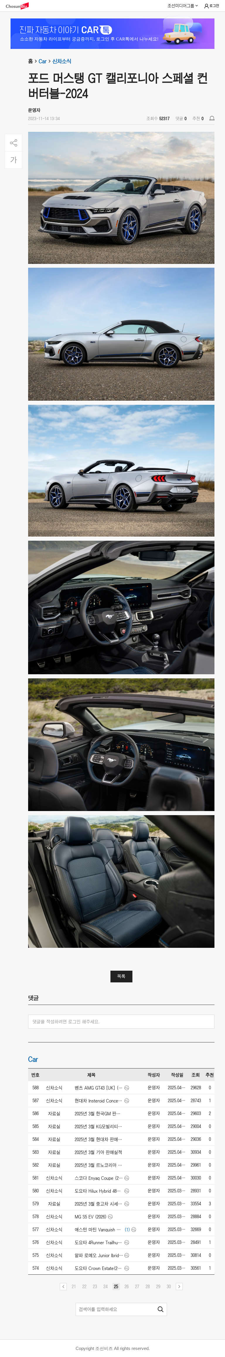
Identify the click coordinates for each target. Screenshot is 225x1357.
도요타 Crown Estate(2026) (99, 1268)
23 (95, 1286)
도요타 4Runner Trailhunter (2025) (99, 1242)
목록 (121, 976)
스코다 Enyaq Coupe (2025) (99, 1178)
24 (105, 1286)
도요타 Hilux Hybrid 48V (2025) (99, 1191)
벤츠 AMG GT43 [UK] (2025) (99, 1088)
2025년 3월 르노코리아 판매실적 (99, 1165)
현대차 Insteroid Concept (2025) (99, 1101)
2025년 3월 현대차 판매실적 (99, 1139)
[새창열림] (20, 6)
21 (74, 1286)
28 (148, 1286)
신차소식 (61, 61)
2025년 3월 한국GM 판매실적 (99, 1114)
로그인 (214, 6)
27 (137, 1286)
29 (158, 1286)
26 (127, 1286)
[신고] (211, 118)
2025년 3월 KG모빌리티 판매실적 (99, 1126)
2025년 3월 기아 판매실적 (98, 1152)
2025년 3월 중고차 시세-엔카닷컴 (99, 1204)
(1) (127, 1230)
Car (43, 61)
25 (116, 1286)
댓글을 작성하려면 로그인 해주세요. (66, 1022)
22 (84, 1286)
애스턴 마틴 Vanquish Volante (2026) (99, 1230)
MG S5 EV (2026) (91, 1217)
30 (169, 1286)
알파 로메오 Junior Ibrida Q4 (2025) (99, 1255)
